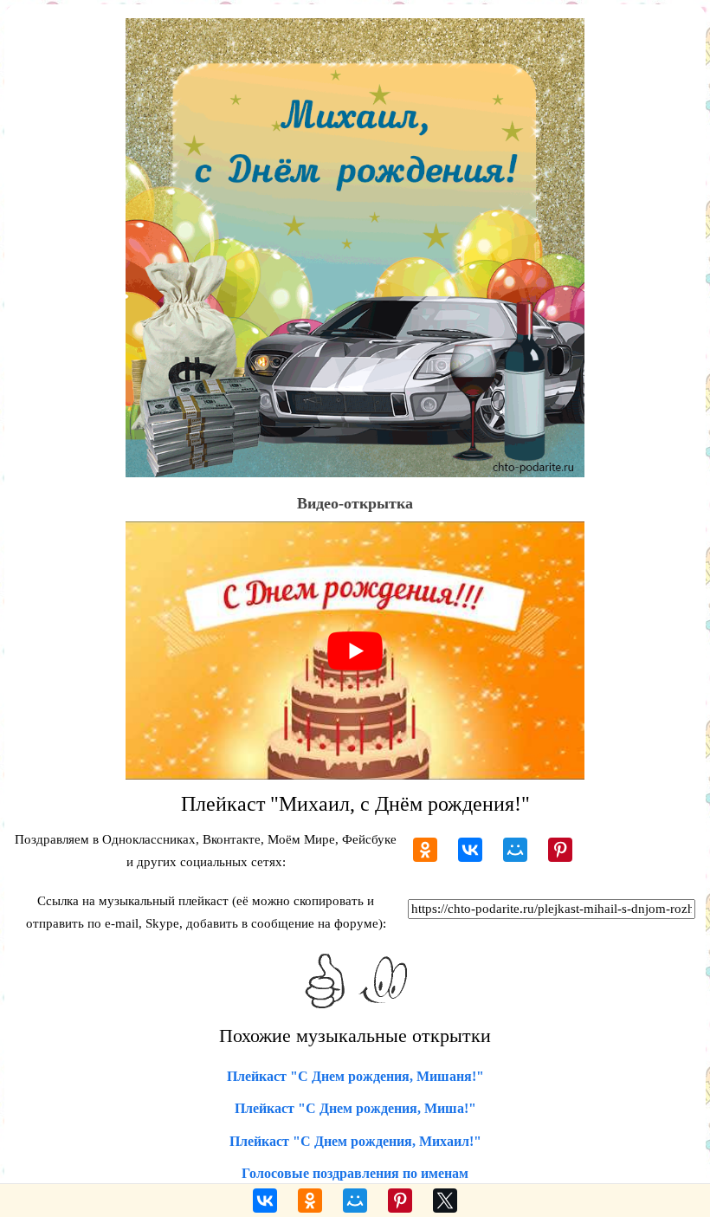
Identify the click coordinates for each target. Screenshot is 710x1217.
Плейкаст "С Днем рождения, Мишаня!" (355, 1076)
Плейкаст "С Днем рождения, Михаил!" (355, 1141)
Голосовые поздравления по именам (355, 1173)
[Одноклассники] (425, 850)
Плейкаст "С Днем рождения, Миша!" (355, 1108)
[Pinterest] (560, 850)
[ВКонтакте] (470, 850)
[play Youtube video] (355, 650)
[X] (445, 1200)
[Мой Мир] (515, 850)
